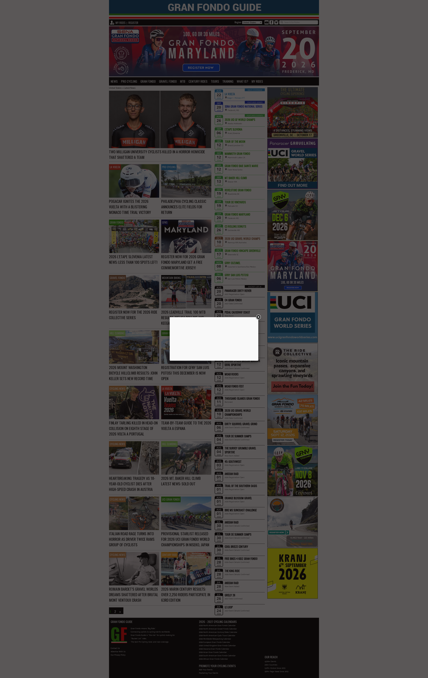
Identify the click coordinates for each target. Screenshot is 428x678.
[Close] (258, 317)
